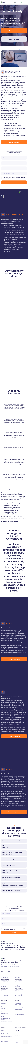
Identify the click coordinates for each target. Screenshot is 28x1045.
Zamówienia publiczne (5, 1011)
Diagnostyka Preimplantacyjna (6, 1036)
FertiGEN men (4, 1039)
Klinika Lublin (3, 983)
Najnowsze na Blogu (5, 1004)
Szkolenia (3, 1008)
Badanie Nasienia (18, 1011)
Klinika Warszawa (4, 988)
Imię (3, 157)
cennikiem (22, 947)
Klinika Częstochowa (18, 979)
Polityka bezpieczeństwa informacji (5, 1019)
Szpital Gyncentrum (5, 992)
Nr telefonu (5, 168)
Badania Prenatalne (18, 1009)
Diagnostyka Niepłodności (19, 1006)
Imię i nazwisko (6, 913)
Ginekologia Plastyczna (19, 1012)
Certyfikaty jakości (4, 1013)
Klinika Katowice (4, 975)
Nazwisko (4, 163)
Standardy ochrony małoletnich (7, 1021)
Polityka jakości (4, 1015)
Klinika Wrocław (18, 988)
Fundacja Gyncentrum (5, 1006)
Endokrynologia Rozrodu (5, 1038)
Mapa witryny (3, 1022)
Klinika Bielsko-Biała (5, 979)
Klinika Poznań (17, 983)
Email (3, 923)
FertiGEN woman (4, 1041)
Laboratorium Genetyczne (20, 992)
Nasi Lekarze (3, 1003)
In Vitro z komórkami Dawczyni (7, 1032)
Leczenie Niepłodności (19, 1007)
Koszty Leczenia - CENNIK (19, 1014)
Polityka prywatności (5, 1016)
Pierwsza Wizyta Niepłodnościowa (18, 1004)
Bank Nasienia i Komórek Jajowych (5, 1034)
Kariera (2, 1010)
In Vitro (2, 1030)
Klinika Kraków (17, 975)
